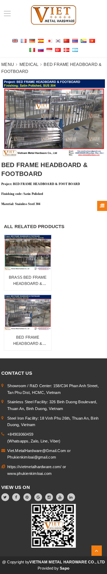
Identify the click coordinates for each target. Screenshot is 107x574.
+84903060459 (20, 434)
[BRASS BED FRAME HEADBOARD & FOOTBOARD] (27, 252)
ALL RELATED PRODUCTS (34, 226)
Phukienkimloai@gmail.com (31, 457)
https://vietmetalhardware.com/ (35, 466)
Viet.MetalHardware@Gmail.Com (37, 450)
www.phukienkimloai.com (29, 473)
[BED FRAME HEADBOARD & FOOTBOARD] (27, 312)
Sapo (64, 568)
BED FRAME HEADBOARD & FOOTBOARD (27, 343)
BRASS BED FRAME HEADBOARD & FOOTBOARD (27, 283)
